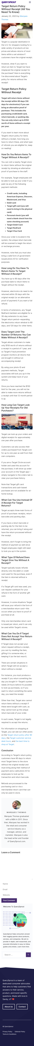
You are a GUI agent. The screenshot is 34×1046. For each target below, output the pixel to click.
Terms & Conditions (9, 1034)
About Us (9, 1007)
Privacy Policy (7, 1031)
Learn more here (23, 947)
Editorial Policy (20, 1031)
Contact (22, 1007)
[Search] (28, 954)
